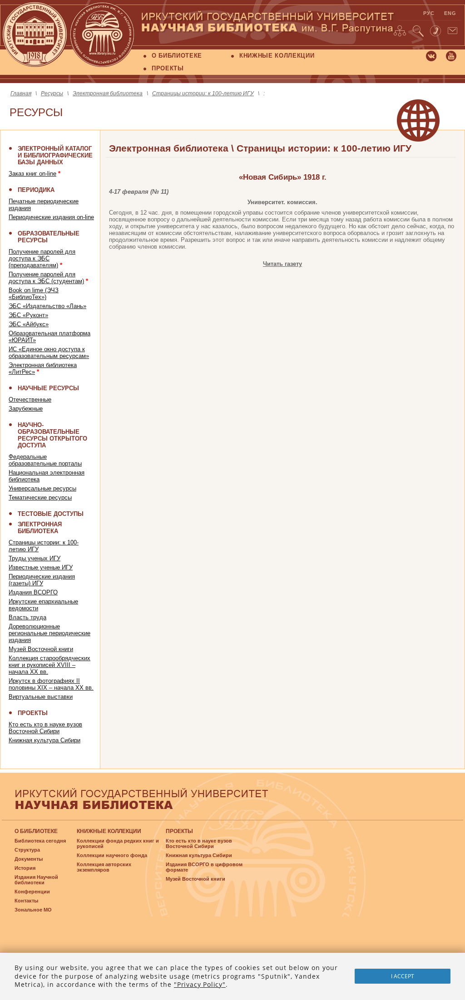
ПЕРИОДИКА (36, 189)
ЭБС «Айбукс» (29, 324)
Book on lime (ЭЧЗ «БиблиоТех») (34, 293)
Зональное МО (33, 909)
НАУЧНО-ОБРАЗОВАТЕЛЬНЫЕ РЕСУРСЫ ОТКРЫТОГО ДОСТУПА (52, 435)
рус (429, 13)
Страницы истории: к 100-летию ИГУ (203, 93)
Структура (27, 850)
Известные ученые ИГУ (41, 567)
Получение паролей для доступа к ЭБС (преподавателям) (42, 258)
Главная (20, 93)
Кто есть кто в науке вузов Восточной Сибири (45, 728)
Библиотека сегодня (40, 840)
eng (450, 13)
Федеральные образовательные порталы (45, 460)
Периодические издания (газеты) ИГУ (42, 580)
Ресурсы (52, 93)
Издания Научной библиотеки (36, 879)
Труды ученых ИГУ (34, 558)
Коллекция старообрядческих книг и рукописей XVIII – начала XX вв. (49, 665)
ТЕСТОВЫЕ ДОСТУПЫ (51, 513)
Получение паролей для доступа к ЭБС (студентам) (46, 277)
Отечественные (30, 399)
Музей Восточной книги (41, 649)
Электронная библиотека (108, 93)
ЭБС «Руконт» (28, 315)
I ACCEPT (402, 976)
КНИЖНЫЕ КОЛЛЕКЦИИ (276, 55)
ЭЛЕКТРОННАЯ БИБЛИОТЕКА (40, 527)
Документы (29, 859)
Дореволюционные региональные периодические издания (49, 633)
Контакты (26, 900)
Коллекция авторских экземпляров (104, 867)
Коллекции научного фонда (112, 855)
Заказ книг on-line (32, 173)
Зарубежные (26, 408)
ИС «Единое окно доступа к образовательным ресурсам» (49, 352)
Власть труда (27, 617)
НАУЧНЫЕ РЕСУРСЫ (48, 388)
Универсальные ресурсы (42, 488)
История (25, 868)
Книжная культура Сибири (44, 740)
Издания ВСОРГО (33, 592)
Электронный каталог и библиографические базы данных (55, 155)
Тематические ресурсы (40, 497)
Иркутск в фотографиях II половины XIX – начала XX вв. (51, 684)
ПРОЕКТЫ (168, 68)
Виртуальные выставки (41, 696)
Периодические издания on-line (51, 217)
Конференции (32, 891)
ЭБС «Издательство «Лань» (47, 306)
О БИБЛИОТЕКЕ (177, 55)
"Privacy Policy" (200, 984)
